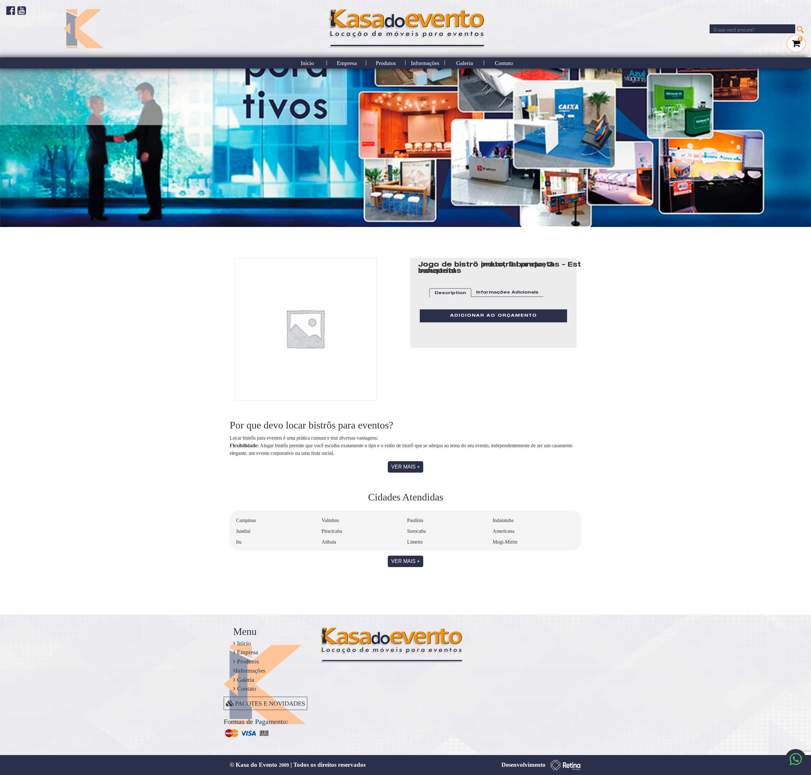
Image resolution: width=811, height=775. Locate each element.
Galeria (464, 63)
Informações (425, 63)
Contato (504, 63)
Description (450, 293)
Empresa (347, 63)
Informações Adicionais (507, 293)
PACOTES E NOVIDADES (270, 703)
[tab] (450, 292)
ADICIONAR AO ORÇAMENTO (493, 316)
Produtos (386, 63)
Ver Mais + (405, 466)
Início (307, 63)
